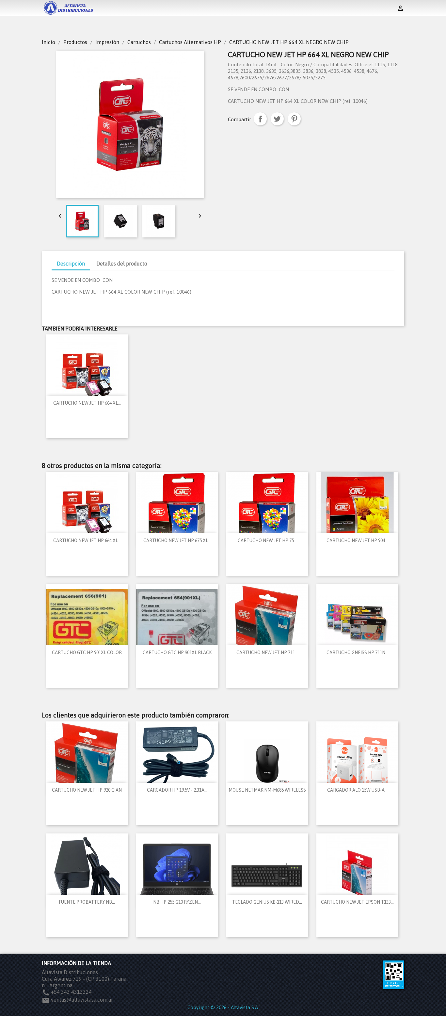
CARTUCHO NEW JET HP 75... (267, 540)
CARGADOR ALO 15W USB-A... (357, 790)
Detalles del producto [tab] (121, 263)
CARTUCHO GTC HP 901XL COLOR (87, 652)
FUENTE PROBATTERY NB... (87, 902)
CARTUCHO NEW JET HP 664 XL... (87, 403)
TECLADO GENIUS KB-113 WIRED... (267, 902)
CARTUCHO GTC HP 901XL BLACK (177, 652)
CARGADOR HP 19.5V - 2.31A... (177, 790)
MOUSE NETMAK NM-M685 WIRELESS (267, 790)
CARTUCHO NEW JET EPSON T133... (357, 902)
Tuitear (277, 118)
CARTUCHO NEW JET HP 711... (267, 652)
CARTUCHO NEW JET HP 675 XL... (177, 540)
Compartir (260, 118)
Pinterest (294, 118)
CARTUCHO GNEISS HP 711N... (357, 652)
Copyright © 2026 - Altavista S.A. (223, 1007)
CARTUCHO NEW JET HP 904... (357, 540)
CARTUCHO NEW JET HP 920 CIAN (87, 790)
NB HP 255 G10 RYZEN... (177, 902)
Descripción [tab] (71, 263)
